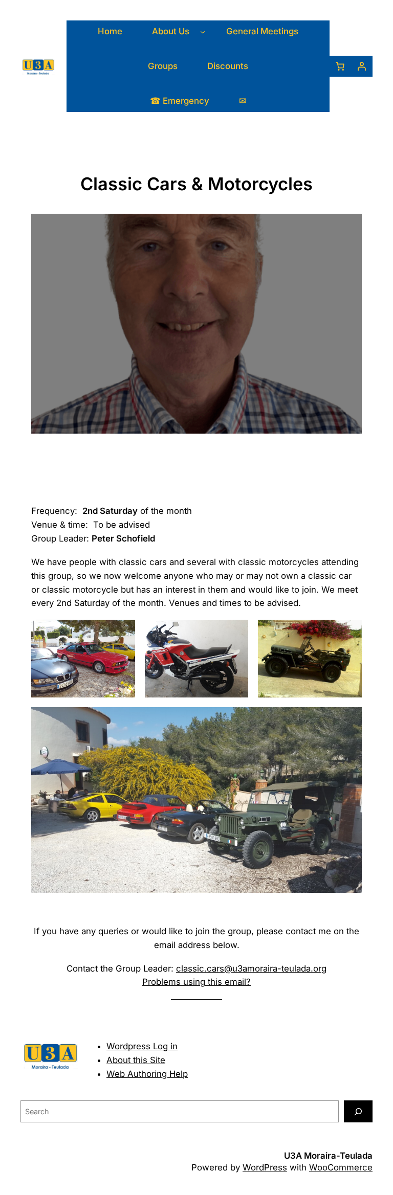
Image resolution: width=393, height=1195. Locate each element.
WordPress (265, 1167)
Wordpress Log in (142, 1046)
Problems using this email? (196, 982)
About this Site (135, 1060)
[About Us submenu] (202, 31)
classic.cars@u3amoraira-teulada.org (251, 968)
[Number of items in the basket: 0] (340, 66)
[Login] (362, 66)
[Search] (358, 1111)
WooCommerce (341, 1167)
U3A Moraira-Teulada (328, 1156)
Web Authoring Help (147, 1074)
